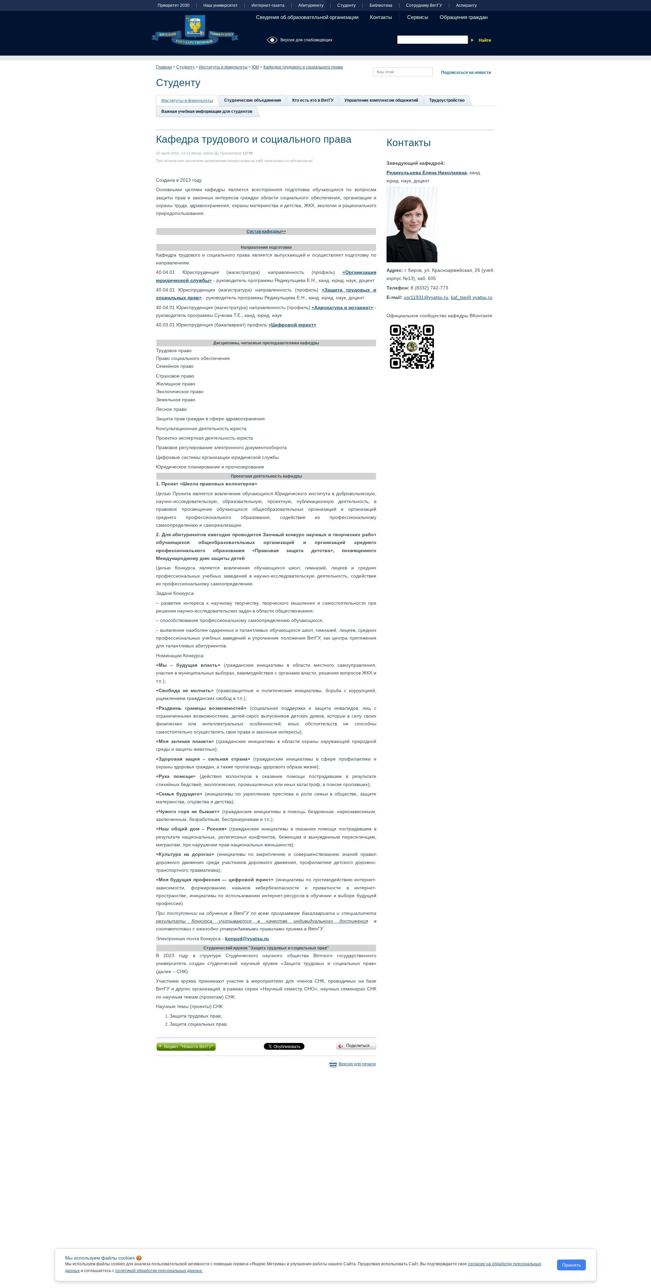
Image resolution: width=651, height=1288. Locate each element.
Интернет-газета (268, 5)
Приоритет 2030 (174, 5)
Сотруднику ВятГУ (424, 5)
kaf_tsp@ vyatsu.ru (471, 297)
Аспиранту (466, 5)
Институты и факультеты (223, 67)
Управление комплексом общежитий (381, 100)
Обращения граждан (464, 17)
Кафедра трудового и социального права (303, 67)
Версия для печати (357, 1064)
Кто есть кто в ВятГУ (312, 100)
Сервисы (417, 17)
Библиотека (381, 5)
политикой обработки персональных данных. (159, 1270)
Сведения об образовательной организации (307, 17)
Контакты (381, 17)
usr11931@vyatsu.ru (426, 297)
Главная (164, 67)
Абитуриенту (310, 5)
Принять (571, 1265)
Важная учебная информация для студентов (206, 111)
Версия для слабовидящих (306, 40)
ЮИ (255, 67)
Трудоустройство (447, 100)
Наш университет (220, 5)
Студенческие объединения (252, 100)
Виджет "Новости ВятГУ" (186, 1046)
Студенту (346, 5)
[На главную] (195, 30)
